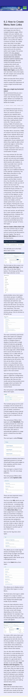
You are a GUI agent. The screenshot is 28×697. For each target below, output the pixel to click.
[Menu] (25, 9)
